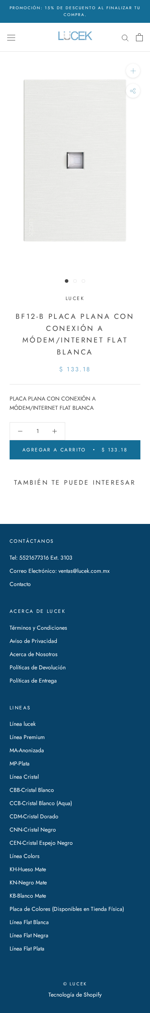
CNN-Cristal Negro (33, 830)
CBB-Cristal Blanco (32, 790)
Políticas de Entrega (33, 681)
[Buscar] (125, 37)
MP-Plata (20, 763)
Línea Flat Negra (29, 935)
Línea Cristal (24, 777)
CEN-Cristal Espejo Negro (41, 843)
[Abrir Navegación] (11, 37)
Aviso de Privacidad (33, 641)
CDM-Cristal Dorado (34, 816)
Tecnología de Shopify (75, 995)
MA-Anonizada (27, 750)
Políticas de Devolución (38, 667)
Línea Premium (27, 737)
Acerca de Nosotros (34, 654)
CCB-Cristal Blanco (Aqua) (41, 803)
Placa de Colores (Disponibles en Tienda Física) (67, 909)
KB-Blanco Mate (28, 896)
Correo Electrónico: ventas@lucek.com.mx (60, 571)
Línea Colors (25, 856)
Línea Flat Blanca (29, 922)
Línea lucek (23, 724)
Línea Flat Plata (27, 949)
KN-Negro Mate (28, 882)
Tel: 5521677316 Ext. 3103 (41, 558)
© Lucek (75, 984)
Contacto (20, 584)
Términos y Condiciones (38, 628)
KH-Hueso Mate (28, 869)
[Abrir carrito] (139, 37)
